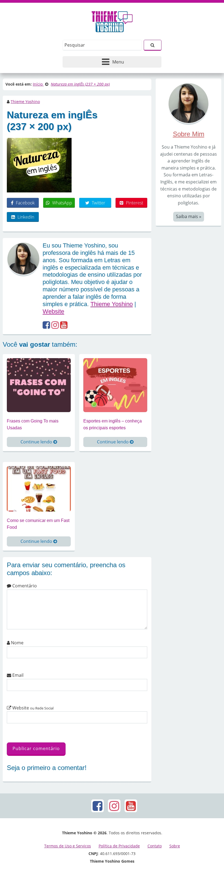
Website (53, 311)
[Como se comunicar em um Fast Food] (39, 488)
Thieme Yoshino (25, 101)
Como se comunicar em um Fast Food (38, 524)
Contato (155, 845)
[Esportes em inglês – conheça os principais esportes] (115, 385)
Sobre (174, 845)
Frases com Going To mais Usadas (32, 424)
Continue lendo (36, 442)
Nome (16, 643)
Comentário (24, 586)
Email (17, 675)
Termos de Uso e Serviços (67, 845)
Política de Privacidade (119, 845)
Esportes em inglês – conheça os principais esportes (112, 424)
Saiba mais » (188, 216)
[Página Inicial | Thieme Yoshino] (112, 20)
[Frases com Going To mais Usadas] (39, 385)
